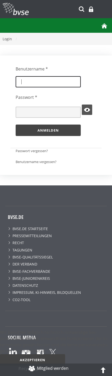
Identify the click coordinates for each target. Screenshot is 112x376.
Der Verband (25, 264)
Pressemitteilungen (32, 235)
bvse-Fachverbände (31, 271)
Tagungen (22, 250)
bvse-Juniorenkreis (31, 278)
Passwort (26, 97)
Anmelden (48, 130)
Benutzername (32, 69)
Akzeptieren (32, 360)
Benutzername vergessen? (36, 161)
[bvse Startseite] (104, 25)
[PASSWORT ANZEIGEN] (87, 110)
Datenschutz (25, 285)
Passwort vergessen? (32, 150)
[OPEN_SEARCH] (81, 8)
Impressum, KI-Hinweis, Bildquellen (47, 292)
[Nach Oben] (103, 370)
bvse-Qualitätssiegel (33, 257)
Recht (18, 242)
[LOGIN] (91, 9)
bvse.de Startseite (30, 228)
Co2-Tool (21, 299)
